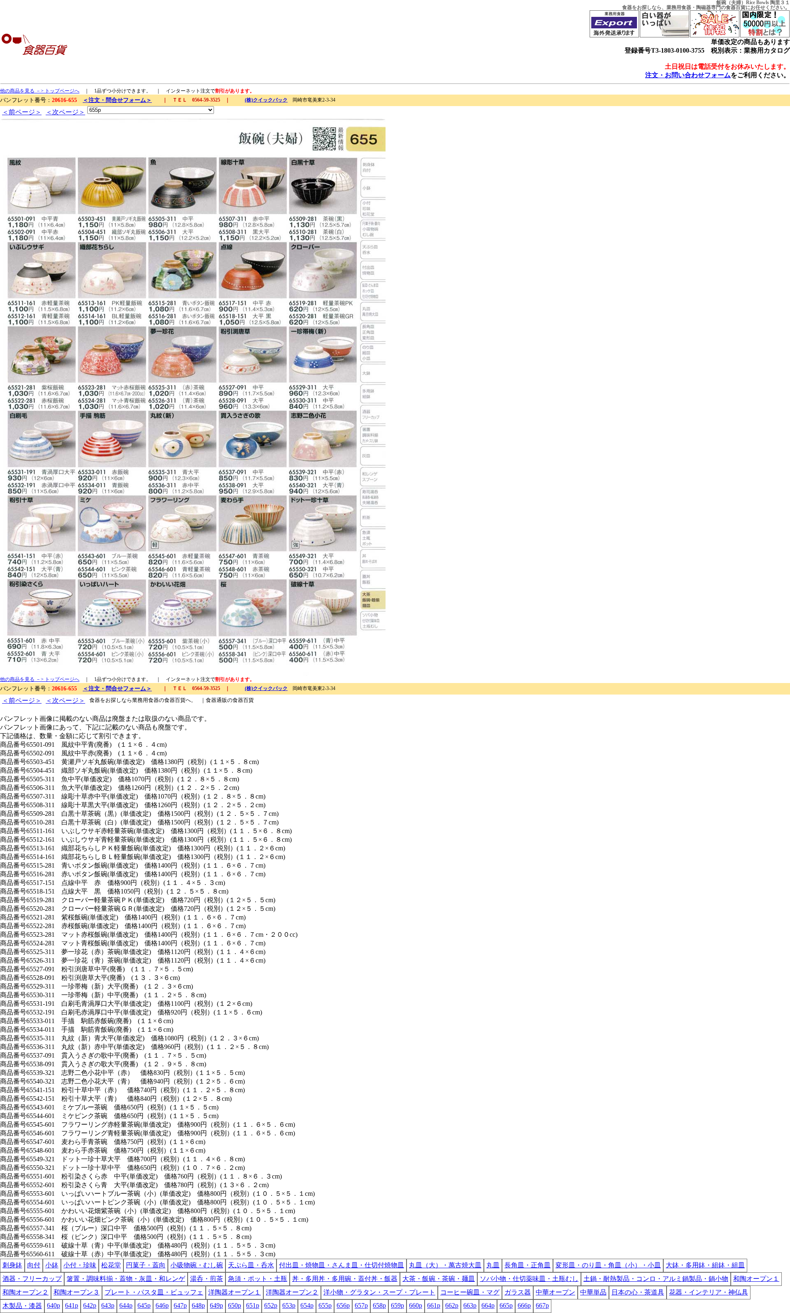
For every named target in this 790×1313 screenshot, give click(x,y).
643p (107, 1305)
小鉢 (51, 1265)
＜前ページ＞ (22, 112)
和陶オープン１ (756, 1278)
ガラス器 (517, 1292)
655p (325, 1305)
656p (343, 1305)
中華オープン (555, 1292)
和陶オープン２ (25, 1292)
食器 (627, 7)
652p (270, 1305)
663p (469, 1305)
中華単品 (593, 1292)
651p (252, 1305)
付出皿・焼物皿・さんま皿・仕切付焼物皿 (341, 1265)
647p (180, 1305)
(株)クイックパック (266, 100)
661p (433, 1305)
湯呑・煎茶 (206, 1278)
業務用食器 (679, 7)
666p (524, 1305)
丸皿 (493, 1265)
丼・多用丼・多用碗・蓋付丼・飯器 (344, 1278)
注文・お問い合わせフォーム (688, 75)
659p (397, 1305)
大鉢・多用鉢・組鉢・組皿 (705, 1265)
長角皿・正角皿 (527, 1265)
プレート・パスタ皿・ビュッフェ (154, 1292)
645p (144, 1305)
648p (198, 1305)
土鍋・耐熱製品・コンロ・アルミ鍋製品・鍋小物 (655, 1278)
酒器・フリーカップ (32, 1278)
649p (216, 1305)
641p (71, 1305)
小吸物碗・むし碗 (196, 1265)
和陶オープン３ (76, 1292)
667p (542, 1305)
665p (506, 1305)
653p (288, 1305)
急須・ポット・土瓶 (257, 1278)
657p (361, 1305)
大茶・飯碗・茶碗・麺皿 (438, 1278)
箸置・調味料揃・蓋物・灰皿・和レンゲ (126, 1278)
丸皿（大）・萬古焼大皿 (445, 1265)
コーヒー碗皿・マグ (470, 1292)
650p (234, 1305)
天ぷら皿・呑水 (251, 1265)
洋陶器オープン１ (234, 1292)
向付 (33, 1265)
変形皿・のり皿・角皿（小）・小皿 (608, 1265)
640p (53, 1305)
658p (379, 1305)
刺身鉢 (12, 1265)
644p (125, 1305)
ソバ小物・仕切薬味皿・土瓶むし (529, 1278)
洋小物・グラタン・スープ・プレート (379, 1292)
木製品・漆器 (22, 1305)
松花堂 (111, 1265)
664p (488, 1305)
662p (451, 1305)
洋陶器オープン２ (292, 1292)
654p (307, 1305)
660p (415, 1305)
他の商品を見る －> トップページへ (39, 91)
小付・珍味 (79, 1265)
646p (162, 1305)
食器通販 (216, 700)
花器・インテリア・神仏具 (708, 1292)
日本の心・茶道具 (637, 1292)
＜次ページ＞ (65, 112)
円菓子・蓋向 (145, 1265)
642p (89, 1305)
